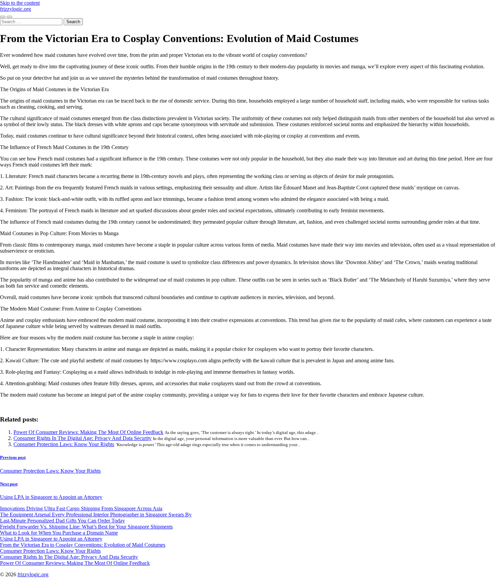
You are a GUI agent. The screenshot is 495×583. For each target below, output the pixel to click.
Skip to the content (20, 3)
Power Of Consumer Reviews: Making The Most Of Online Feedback (88, 432)
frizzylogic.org (15, 9)
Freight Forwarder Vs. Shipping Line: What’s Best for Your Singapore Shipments (86, 527)
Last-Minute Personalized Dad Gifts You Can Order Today (62, 520)
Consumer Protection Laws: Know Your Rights (63, 444)
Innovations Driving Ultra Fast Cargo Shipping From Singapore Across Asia (81, 508)
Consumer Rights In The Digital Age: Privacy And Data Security (82, 438)
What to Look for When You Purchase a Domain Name (59, 533)
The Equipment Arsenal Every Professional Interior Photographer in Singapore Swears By (96, 514)
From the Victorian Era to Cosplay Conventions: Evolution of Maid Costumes (82, 545)
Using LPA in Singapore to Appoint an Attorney (51, 539)
